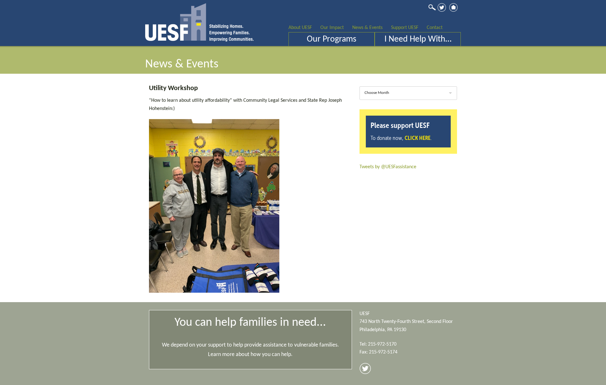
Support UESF (404, 27)
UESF (199, 21)
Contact (435, 27)
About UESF (300, 27)
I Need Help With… (417, 39)
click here (418, 138)
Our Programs (331, 39)
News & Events (367, 27)
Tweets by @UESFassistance (387, 167)
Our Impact (332, 27)
